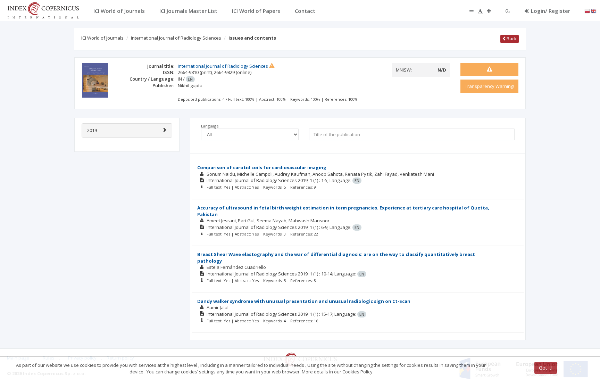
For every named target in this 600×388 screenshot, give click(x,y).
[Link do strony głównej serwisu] (43, 10)
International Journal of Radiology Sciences (176, 38)
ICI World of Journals (102, 38)
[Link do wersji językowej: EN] (594, 10)
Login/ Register (550, 10)
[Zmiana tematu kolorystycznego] (507, 11)
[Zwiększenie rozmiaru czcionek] (492, 11)
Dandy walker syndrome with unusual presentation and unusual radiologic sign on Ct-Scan (303, 301)
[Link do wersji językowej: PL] (587, 10)
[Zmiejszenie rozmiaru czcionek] (468, 11)
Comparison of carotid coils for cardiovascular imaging (261, 167)
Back (511, 38)
